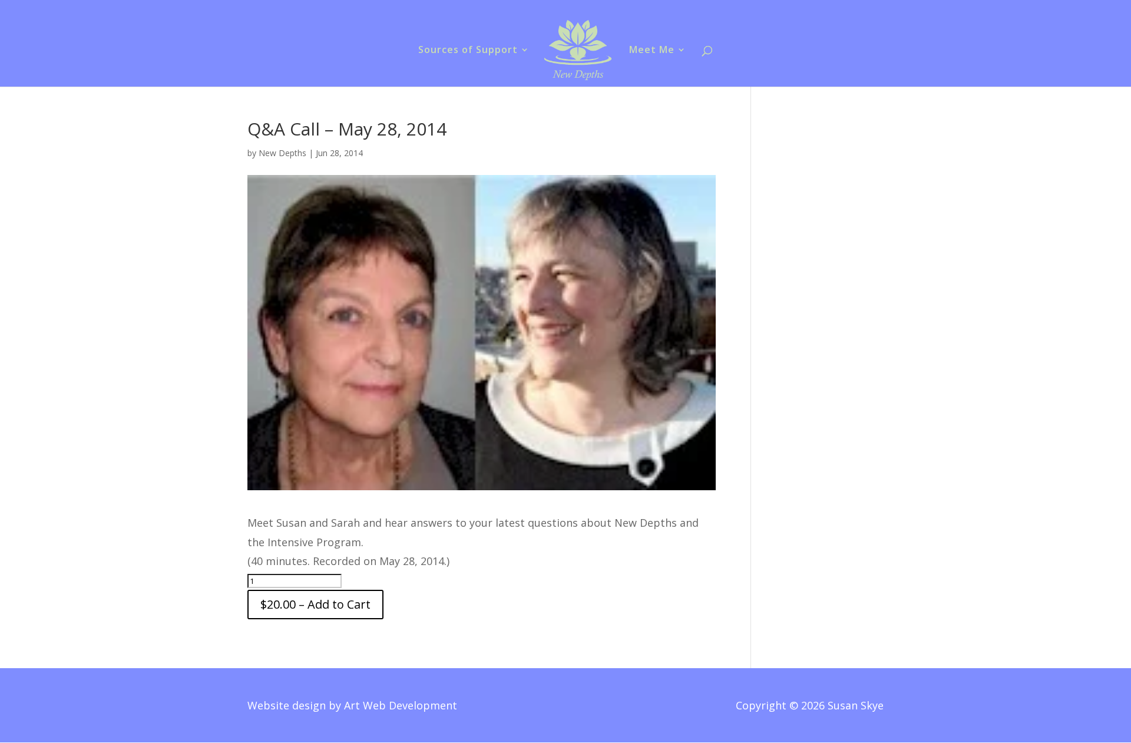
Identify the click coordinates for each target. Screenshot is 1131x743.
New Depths (282, 152)
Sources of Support (468, 50)
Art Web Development (400, 705)
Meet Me (651, 50)
